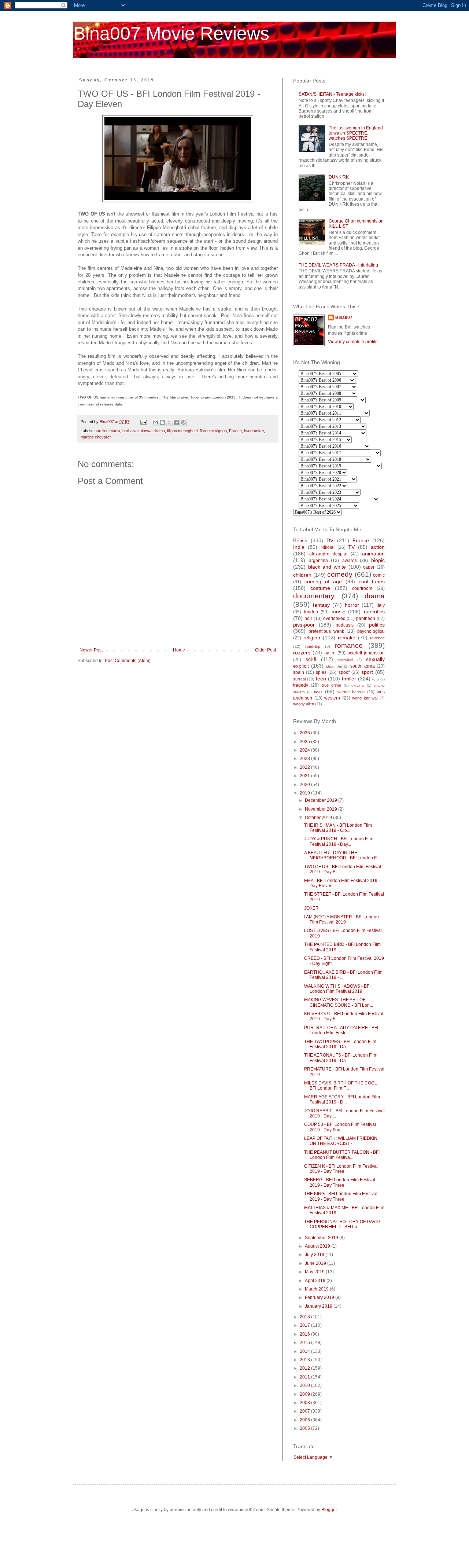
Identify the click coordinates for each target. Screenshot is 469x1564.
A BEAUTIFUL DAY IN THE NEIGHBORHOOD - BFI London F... (342, 855)
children (302, 575)
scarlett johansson (366, 653)
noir (308, 618)
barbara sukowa (136, 431)
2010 (305, 1385)
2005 (305, 1428)
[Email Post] (143, 421)
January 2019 (319, 1306)
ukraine (357, 685)
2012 (305, 1368)
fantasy (321, 605)
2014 (305, 1351)
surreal (299, 679)
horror (352, 605)
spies (321, 672)
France (235, 431)
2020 (305, 784)
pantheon (365, 618)
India (298, 547)
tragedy (300, 685)
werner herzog (351, 692)
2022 (305, 767)
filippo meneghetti (182, 431)
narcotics (374, 611)
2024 (305, 750)
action (378, 547)
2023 (305, 758)
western (332, 698)
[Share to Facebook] (176, 422)
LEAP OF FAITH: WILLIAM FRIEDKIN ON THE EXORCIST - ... (340, 1141)
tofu (375, 679)
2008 (305, 1402)
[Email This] (155, 422)
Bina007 (343, 317)
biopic (378, 560)
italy (381, 605)
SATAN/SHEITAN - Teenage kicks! (332, 94)
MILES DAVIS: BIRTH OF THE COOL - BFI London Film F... (342, 1085)
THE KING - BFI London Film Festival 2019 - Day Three (340, 1196)
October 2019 (319, 817)
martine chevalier (96, 437)
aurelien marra (107, 431)
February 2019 (320, 1297)
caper (368, 567)
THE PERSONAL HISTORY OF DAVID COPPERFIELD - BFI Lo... (342, 1224)
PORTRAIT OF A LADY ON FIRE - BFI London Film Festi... (341, 1030)
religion (311, 637)
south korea (362, 666)
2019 (305, 793)
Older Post (265, 650)
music (338, 611)
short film (334, 666)
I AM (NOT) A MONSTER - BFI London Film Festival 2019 (341, 919)
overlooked (334, 618)
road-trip (312, 646)
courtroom (362, 588)
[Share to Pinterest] (183, 422)
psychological (371, 631)
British (300, 540)
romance (349, 645)
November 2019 (321, 809)
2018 (305, 1316)
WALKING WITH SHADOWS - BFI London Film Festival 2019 (337, 989)
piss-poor (304, 625)
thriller (349, 679)
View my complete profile (353, 341)
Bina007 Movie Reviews (171, 33)
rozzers (301, 653)
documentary (314, 596)
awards (349, 560)
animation (373, 554)
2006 (305, 1419)
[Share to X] (169, 422)
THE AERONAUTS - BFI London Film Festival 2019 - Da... (340, 1058)
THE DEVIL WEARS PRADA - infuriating (338, 265)
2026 (305, 732)
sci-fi (311, 659)
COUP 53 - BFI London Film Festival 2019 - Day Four (340, 1127)
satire (330, 653)
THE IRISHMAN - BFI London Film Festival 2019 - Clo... (338, 828)
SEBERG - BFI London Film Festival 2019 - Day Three (339, 1182)
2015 (305, 1342)
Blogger (329, 1509)
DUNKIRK (339, 177)
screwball (345, 660)
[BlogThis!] (162, 422)
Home (179, 650)
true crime (331, 685)
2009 (305, 1394)
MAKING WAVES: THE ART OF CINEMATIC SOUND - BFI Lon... (338, 1002)
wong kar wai (364, 698)
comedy (339, 574)
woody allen (303, 704)
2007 (305, 1411)
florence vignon (213, 431)
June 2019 (316, 1263)
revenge (377, 638)
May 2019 (315, 1271)
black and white (327, 567)
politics (377, 625)
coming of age (323, 581)
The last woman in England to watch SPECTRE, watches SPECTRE (356, 133)
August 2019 (318, 1246)
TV (351, 547)
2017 (305, 1325)
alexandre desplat (328, 554)
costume (320, 588)
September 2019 (322, 1237)
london (311, 611)
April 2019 (315, 1280)
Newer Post (91, 650)
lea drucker (254, 431)
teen (321, 679)
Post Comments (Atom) (128, 660)
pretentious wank (326, 631)
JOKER (311, 908)
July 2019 (315, 1254)
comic (379, 575)
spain (298, 672)
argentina (318, 560)
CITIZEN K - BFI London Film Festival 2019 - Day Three (341, 1169)
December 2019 (321, 800)
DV (329, 540)
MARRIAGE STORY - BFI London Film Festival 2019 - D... (342, 1099)
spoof (344, 672)
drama (159, 431)
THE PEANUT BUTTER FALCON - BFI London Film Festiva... (342, 1155)
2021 (305, 775)
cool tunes (372, 581)
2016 (305, 1334)
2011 (305, 1377)
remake (346, 637)
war (318, 691)
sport (367, 672)
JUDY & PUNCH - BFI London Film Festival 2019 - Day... (338, 841)
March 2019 (317, 1289)
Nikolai (328, 547)
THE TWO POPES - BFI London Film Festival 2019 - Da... (340, 1044)
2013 (305, 1359)
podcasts (345, 625)
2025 (305, 741)
